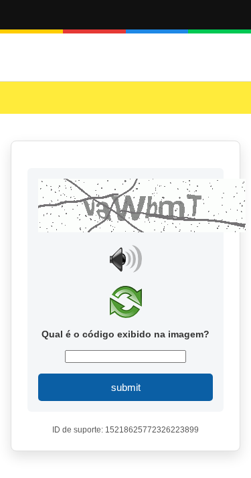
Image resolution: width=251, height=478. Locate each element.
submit (126, 387)
